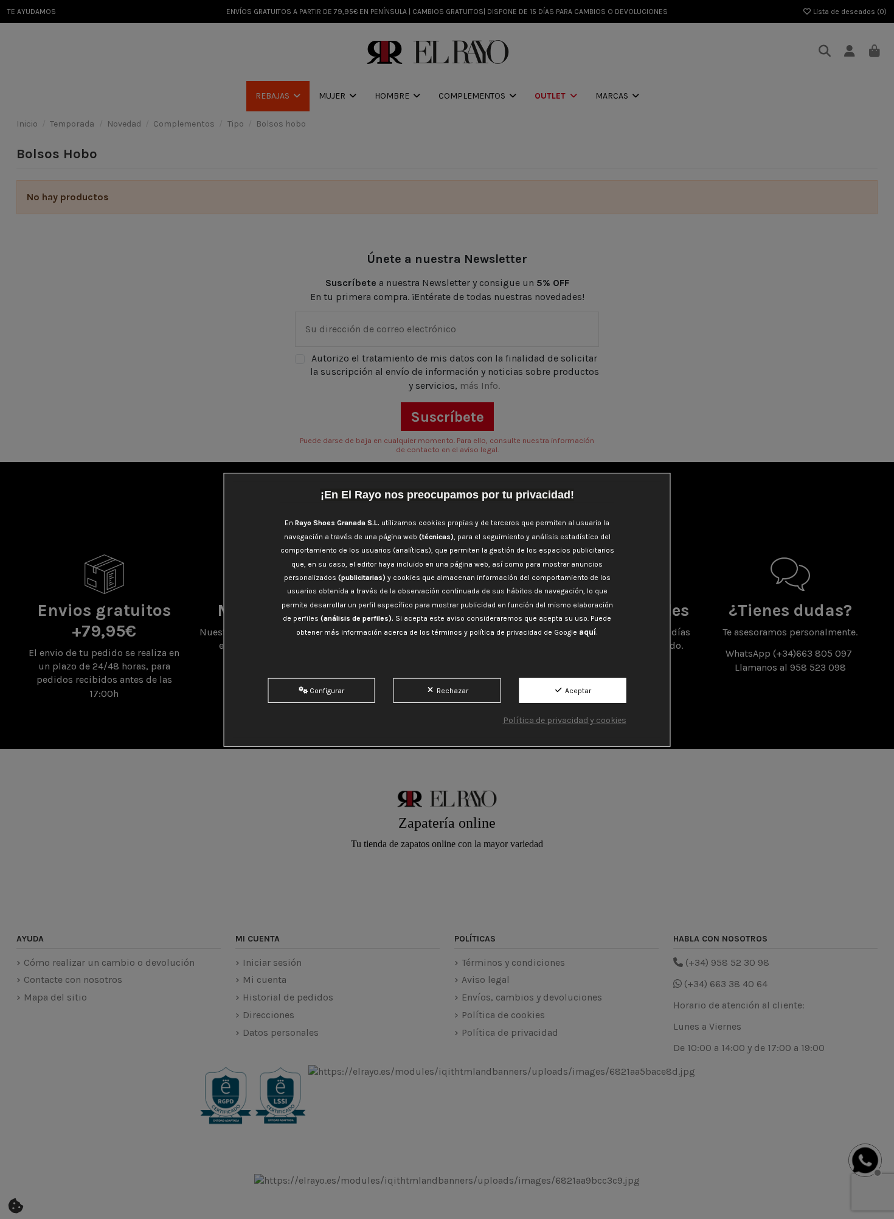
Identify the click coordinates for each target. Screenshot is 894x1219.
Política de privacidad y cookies (564, 720)
